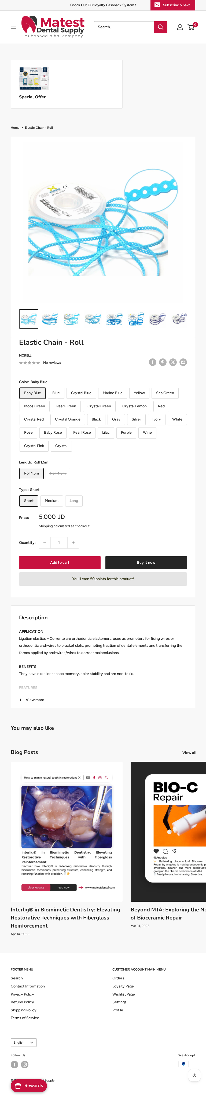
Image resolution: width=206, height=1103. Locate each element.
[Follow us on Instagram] (24, 1064)
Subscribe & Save (176, 5)
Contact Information (28, 986)
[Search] (160, 27)
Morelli (25, 355)
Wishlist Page (123, 994)
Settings (119, 1002)
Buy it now (146, 562)
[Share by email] (183, 362)
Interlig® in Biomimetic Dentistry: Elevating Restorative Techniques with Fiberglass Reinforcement (65, 917)
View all (189, 752)
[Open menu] (13, 27)
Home (15, 128)
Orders (118, 978)
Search (17, 978)
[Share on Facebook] (152, 362)
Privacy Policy (22, 994)
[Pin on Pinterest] (163, 362)
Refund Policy (22, 1002)
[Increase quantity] (73, 542)
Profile (117, 1010)
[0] (190, 27)
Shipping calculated (54, 526)
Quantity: (27, 542)
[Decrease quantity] (44, 542)
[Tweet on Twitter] (173, 362)
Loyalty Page (123, 986)
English (19, 1042)
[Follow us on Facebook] (14, 1064)
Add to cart (59, 562)
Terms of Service (25, 1018)
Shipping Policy (23, 1010)
